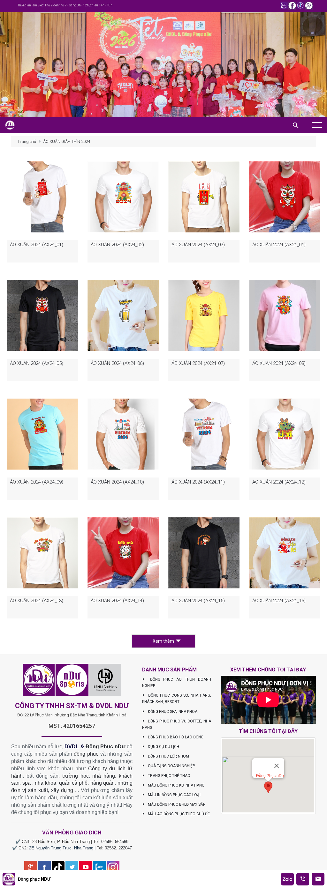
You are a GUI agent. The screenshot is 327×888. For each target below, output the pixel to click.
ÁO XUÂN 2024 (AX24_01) (36, 245)
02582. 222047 (118, 848)
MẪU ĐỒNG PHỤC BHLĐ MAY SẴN (176, 804)
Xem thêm (163, 641)
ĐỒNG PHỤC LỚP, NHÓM (168, 756)
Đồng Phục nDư (105, 746)
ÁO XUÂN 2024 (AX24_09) (36, 482)
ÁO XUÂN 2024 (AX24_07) (198, 363)
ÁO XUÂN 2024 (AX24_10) (117, 482)
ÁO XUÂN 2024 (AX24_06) (117, 363)
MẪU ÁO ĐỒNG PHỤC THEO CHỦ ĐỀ (178, 814)
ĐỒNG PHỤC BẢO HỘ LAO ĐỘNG (175, 737)
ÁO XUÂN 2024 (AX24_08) (279, 363)
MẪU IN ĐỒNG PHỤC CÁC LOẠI (174, 795)
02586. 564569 (114, 841)
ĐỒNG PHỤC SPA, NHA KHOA (172, 711)
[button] (268, 787)
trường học (75, 776)
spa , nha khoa (39, 783)
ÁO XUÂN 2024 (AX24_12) (279, 482)
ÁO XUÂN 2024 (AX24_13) (36, 600)
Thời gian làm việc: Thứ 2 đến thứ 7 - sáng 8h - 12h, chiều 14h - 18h (65, 5)
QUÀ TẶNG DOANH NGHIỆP (171, 766)
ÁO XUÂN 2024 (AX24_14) (117, 600)
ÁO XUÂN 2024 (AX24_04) (279, 245)
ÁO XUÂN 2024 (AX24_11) (198, 482)
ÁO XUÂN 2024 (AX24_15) (198, 600)
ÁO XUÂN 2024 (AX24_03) (198, 245)
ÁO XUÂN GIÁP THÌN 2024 (66, 141)
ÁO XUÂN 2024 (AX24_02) (117, 245)
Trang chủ (27, 141)
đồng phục (86, 754)
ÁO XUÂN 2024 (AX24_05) (36, 363)
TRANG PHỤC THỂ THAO (168, 775)
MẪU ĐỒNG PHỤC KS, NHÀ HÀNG (175, 785)
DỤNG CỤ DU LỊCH (163, 746)
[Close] (276, 765)
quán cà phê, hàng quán (87, 783)
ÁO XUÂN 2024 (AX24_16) (279, 600)
